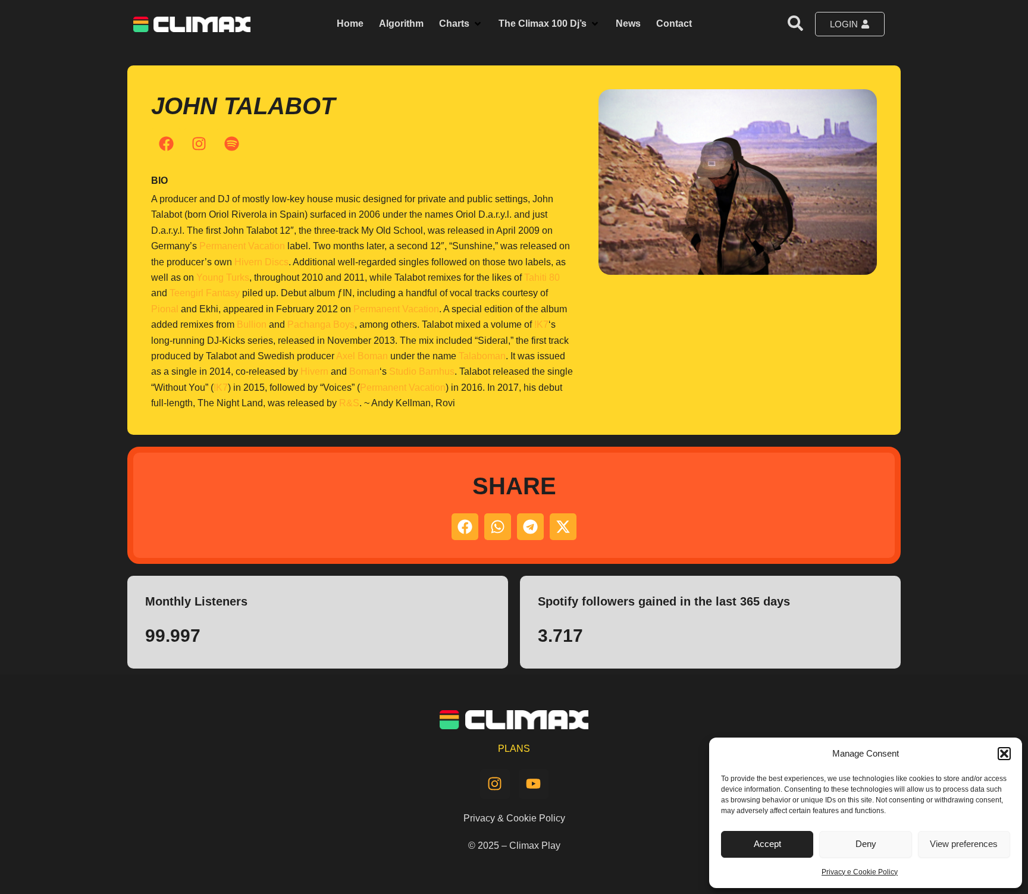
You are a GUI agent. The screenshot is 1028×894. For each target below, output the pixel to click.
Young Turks (222, 277)
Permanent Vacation (242, 246)
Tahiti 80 (542, 277)
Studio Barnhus (422, 371)
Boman (364, 371)
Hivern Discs (261, 262)
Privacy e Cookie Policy (860, 872)
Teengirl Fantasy (205, 293)
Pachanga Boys (321, 324)
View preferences (964, 844)
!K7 (541, 324)
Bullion (252, 324)
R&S (349, 403)
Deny (865, 844)
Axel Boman (362, 356)
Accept (767, 844)
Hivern (314, 371)
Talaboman (482, 356)
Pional (164, 309)
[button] (1004, 754)
